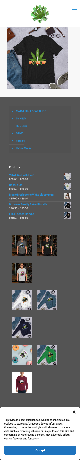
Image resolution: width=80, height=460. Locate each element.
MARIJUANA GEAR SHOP (31, 111)
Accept (40, 450)
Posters (20, 140)
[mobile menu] (74, 8)
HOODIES (21, 125)
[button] (74, 412)
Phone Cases (23, 148)
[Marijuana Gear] (40, 13)
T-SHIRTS (21, 118)
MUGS (20, 133)
